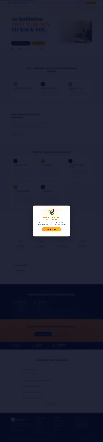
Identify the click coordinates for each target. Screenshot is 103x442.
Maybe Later (51, 232)
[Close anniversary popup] (67, 208)
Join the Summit (51, 229)
